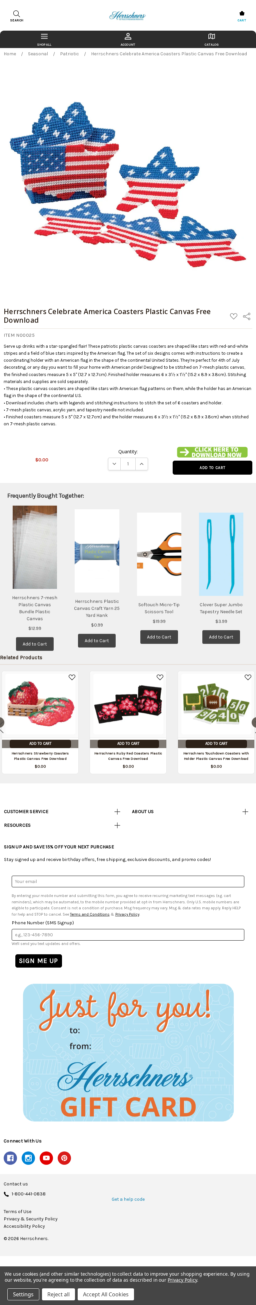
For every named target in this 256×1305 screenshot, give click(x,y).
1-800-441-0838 (29, 1194)
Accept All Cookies (106, 1294)
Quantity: (128, 451)
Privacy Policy (127, 914)
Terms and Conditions (90, 914)
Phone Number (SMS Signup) (43, 923)
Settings (23, 1294)
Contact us (16, 1184)
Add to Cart (35, 644)
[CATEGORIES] (44, 39)
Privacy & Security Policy (31, 1219)
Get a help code (128, 1199)
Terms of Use (17, 1211)
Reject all (58, 1294)
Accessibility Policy (24, 1226)
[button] (212, 452)
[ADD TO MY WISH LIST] (72, 677)
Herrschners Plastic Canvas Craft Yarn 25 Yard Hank (97, 608)
